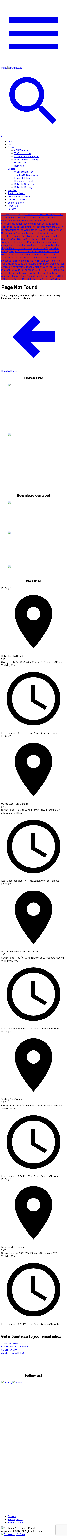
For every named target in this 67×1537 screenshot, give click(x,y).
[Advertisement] (25, 1409)
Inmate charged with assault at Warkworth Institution (30, 243)
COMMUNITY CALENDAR (14, 1346)
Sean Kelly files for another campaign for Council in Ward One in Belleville (30, 237)
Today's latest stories (13, 214)
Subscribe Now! (10, 1343)
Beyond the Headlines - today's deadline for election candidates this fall (30, 240)
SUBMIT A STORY (10, 1349)
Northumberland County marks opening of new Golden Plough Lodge (31, 274)
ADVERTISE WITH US (13, 1352)
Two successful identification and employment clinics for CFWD (29, 220)
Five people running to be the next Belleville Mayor (30, 262)
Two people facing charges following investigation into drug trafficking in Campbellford (29, 259)
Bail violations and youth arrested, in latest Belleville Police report (33, 268)
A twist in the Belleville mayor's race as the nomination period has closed (32, 216)
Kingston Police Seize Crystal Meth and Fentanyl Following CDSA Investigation (31, 232)
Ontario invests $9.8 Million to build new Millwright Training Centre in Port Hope (32, 277)
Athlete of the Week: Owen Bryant (26, 229)
